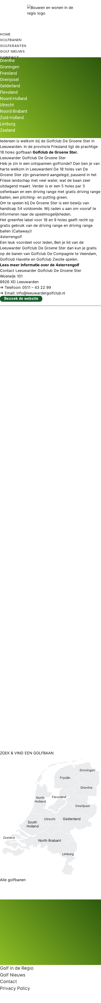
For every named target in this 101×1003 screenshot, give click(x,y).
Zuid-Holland (12, 117)
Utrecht (7, 104)
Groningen (9, 66)
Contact (9, 57)
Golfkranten (13, 45)
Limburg (7, 123)
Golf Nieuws (12, 51)
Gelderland (10, 85)
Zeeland (7, 130)
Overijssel (9, 79)
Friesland (8, 73)
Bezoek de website (21, 298)
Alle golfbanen (13, 879)
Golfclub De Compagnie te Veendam (63, 253)
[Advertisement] (50, 528)
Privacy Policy (15, 988)
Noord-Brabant (13, 111)
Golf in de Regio (16, 968)
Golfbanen (11, 39)
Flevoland (9, 92)
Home (5, 34)
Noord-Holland (13, 98)
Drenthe (7, 60)
